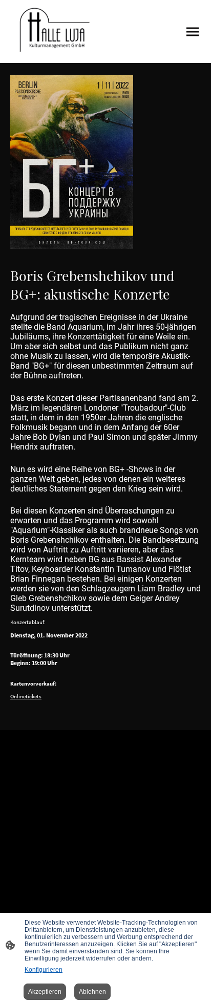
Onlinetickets (25, 696)
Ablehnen (92, 991)
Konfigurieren (43, 969)
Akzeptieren (44, 991)
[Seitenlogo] (53, 31)
